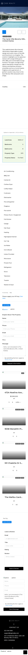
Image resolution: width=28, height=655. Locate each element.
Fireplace (7, 206)
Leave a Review (7, 522)
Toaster (6, 280)
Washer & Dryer (9, 285)
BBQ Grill (6, 175)
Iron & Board (8, 250)
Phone (4, 325)
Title (6, 542)
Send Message (14, 609)
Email (4, 332)
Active (9, 36)
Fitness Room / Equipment (12, 215)
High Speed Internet (10, 237)
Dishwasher (7, 197)
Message (5, 343)
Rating (7, 549)
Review (7, 553)
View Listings (6, 305)
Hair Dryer (7, 228)
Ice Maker (7, 245)
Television (7, 276)
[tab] (4, 32)
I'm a (3, 340)
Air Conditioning (9, 171)
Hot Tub (6, 241)
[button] (26, 3)
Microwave (7, 258)
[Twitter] (10, 644)
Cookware (7, 193)
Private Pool (8, 263)
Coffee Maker (8, 189)
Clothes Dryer (8, 184)
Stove (6, 271)
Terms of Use (8, 359)
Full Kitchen (7, 219)
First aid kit (7, 210)
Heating (6, 232)
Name (4, 318)
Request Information (14, 363)
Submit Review (14, 568)
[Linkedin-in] (20, 644)
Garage (6, 223)
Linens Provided (9, 254)
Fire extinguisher (9, 202)
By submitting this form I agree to (14, 358)
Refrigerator (8, 267)
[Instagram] (14, 644)
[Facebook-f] (7, 644)
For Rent (5, 36)
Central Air (7, 180)
